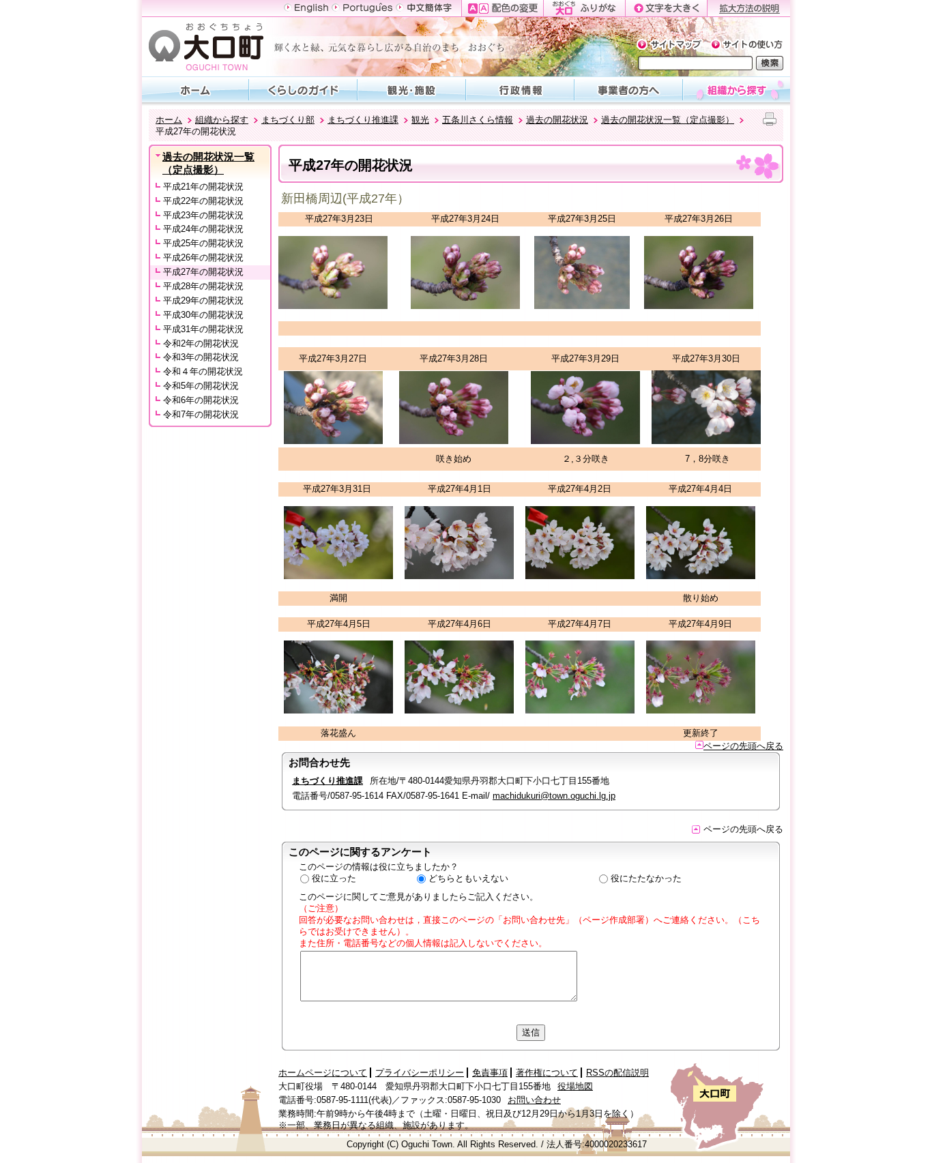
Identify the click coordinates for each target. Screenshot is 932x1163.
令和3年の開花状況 (201, 357)
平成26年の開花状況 (203, 257)
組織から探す (221, 120)
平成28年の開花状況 (203, 286)
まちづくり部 (288, 120)
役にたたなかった (646, 878)
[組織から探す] (737, 89)
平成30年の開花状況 (203, 315)
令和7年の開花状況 (201, 414)
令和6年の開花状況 (201, 400)
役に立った (334, 878)
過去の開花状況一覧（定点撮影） (667, 120)
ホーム (169, 120)
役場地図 (575, 1086)
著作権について (547, 1073)
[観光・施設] (411, 89)
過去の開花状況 (557, 120)
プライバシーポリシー (419, 1073)
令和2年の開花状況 (201, 343)
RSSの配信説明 (617, 1073)
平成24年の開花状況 (203, 229)
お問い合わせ (534, 1100)
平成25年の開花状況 (203, 243)
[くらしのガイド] (303, 89)
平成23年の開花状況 (203, 215)
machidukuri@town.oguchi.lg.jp (554, 796)
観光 (420, 120)
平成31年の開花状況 (203, 329)
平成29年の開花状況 (203, 300)
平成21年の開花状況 (203, 186)
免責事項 (490, 1073)
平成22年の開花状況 (203, 201)
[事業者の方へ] (628, 89)
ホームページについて (322, 1073)
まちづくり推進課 (362, 120)
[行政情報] (520, 89)
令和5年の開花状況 (201, 386)
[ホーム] (195, 89)
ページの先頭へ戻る (743, 746)
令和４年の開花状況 (203, 371)
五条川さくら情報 (477, 120)
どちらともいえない (468, 878)
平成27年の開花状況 (203, 272)
